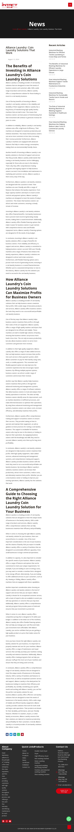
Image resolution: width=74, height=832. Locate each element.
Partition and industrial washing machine (42, 771)
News (24, 760)
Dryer (36, 753)
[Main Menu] (70, 5)
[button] (7, 734)
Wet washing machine (42, 758)
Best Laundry (22, 29)
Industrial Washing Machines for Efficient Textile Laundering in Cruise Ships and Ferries (57, 53)
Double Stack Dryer (41, 751)
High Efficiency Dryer (42, 756)
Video (24, 758)
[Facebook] (3, 821)
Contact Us (26, 767)
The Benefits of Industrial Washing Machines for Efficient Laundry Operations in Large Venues (58, 68)
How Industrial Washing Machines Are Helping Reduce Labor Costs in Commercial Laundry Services (57, 126)
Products (25, 755)
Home (15, 29)
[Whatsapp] (68, 818)
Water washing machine (40, 762)
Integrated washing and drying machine (41, 766)
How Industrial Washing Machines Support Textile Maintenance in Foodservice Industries (58, 82)
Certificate (25, 762)
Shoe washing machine (42, 774)
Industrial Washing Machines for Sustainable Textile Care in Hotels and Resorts (58, 96)
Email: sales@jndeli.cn (64, 785)
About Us (25, 753)
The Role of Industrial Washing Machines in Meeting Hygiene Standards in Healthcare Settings (58, 110)
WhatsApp (61, 770)
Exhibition (25, 765)
